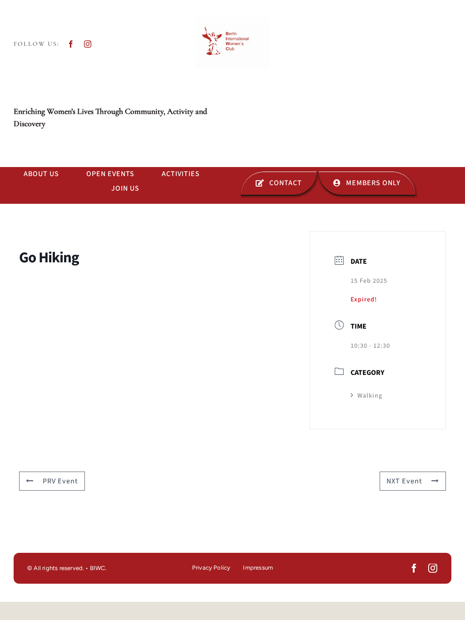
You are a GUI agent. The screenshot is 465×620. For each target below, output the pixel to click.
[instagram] (88, 44)
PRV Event (60, 481)
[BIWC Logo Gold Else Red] (232, 20)
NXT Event (404, 481)
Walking (369, 395)
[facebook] (71, 44)
